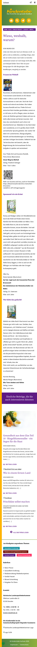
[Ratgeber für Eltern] (11, 20)
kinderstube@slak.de (10, 613)
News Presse (8, 568)
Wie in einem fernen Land (16, 472)
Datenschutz (24, 645)
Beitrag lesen (11, 464)
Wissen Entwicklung (24, 555)
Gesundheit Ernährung (11, 548)
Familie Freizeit (9, 555)
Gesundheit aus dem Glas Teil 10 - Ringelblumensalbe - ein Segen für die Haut (18, 438)
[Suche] (17, 20)
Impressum (14, 645)
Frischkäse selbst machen (16, 501)
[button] (3, 644)
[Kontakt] (23, 20)
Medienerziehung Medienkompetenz (15, 552)
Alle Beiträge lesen (21, 532)
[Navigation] (29, 20)
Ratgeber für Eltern (11, 582)
